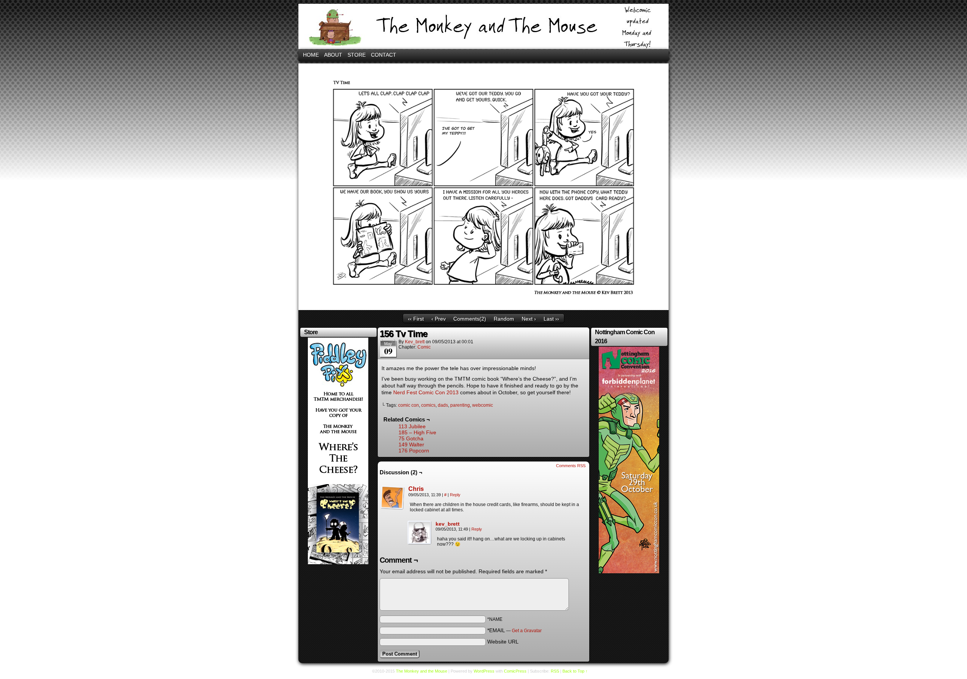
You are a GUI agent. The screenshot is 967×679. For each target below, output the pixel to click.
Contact (383, 55)
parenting (460, 405)
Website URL (503, 642)
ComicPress (515, 671)
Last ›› (551, 319)
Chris (416, 489)
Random (504, 319)
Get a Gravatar (527, 630)
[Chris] (392, 508)
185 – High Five (417, 432)
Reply (455, 494)
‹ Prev (438, 319)
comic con (408, 405)
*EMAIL (514, 630)
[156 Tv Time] (483, 308)
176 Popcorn (414, 451)
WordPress (484, 671)
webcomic (482, 405)
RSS (555, 671)
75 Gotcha (411, 438)
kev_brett (415, 341)
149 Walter (411, 444)
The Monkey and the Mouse (483, 26)
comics (428, 405)
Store (357, 55)
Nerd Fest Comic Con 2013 (426, 392)
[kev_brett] (420, 543)
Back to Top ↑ (575, 671)
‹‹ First (416, 319)
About (333, 55)
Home (311, 55)
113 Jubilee (412, 426)
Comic (424, 347)
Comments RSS (570, 465)
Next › (529, 319)
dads (443, 405)
